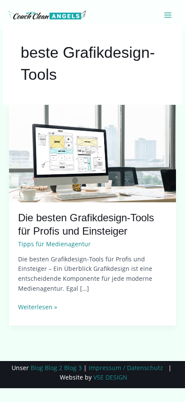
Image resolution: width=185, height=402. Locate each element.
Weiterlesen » (37, 306)
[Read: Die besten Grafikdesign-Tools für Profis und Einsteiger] (92, 153)
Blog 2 (53, 368)
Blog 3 (73, 368)
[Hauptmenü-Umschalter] (168, 15)
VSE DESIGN (110, 377)
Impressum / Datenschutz (126, 368)
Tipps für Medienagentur (54, 244)
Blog (37, 368)
